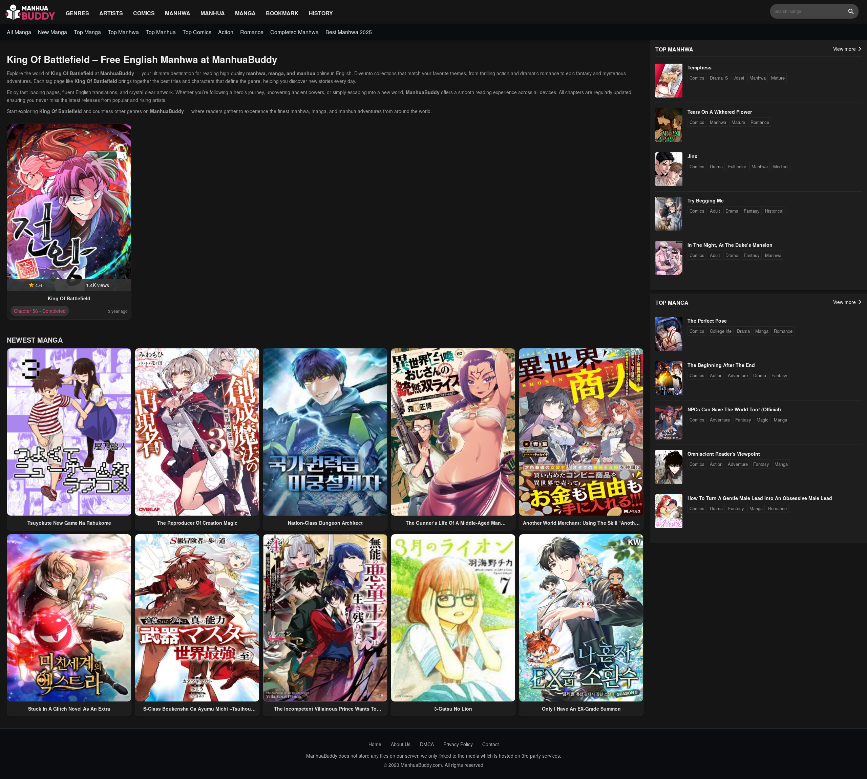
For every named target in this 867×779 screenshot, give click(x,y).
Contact (490, 744)
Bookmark (282, 13)
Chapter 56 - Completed (40, 310)
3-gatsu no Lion (453, 708)
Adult (715, 211)
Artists (111, 13)
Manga (245, 13)
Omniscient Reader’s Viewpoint (724, 453)
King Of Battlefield (69, 298)
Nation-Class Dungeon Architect (325, 522)
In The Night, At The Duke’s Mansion (730, 244)
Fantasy (752, 211)
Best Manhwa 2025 (348, 32)
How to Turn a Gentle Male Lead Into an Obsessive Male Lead (760, 498)
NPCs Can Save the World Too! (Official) (734, 409)
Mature (778, 77)
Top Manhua (161, 32)
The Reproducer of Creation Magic (197, 522)
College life (721, 331)
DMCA (427, 744)
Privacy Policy (458, 744)
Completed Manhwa (294, 32)
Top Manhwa (123, 32)
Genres (77, 13)
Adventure (738, 375)
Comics (144, 13)
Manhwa (177, 13)
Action (225, 32)
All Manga (19, 32)
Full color (737, 166)
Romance (251, 32)
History (321, 13)
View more (845, 48)
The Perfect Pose (707, 320)
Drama (716, 166)
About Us (400, 744)
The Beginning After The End (721, 365)
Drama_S (719, 77)
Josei (739, 77)
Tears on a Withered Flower (720, 111)
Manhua (212, 13)
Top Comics (197, 32)
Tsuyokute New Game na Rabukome (69, 522)
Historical (774, 211)
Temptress (700, 67)
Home (374, 744)
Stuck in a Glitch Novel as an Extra (69, 708)
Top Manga (87, 32)
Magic (762, 419)
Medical (780, 166)
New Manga (52, 32)
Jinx (692, 156)
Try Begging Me (706, 200)
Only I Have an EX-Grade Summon (581, 708)
